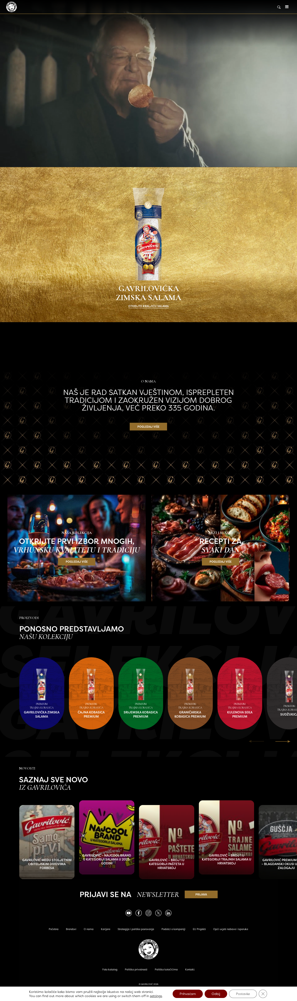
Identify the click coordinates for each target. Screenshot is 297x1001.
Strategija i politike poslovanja (136, 929)
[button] (283, 741)
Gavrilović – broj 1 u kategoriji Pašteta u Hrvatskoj (166, 864)
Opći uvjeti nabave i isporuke (230, 929)
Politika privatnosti (136, 969)
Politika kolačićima (166, 969)
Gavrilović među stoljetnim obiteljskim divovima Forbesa (47, 864)
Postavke (243, 993)
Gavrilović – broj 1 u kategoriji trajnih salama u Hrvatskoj (226, 859)
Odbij (216, 993)
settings (156, 996)
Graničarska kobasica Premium (190, 714)
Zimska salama (148, 84)
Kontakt (189, 969)
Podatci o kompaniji (173, 929)
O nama (89, 929)
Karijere (105, 929)
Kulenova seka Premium (239, 714)
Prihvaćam (188, 993)
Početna (53, 929)
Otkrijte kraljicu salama (148, 306)
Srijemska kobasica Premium (141, 714)
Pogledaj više (148, 427)
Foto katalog (109, 969)
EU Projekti (199, 929)
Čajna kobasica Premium (91, 714)
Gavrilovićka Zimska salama (41, 714)
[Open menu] (286, 7)
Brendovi (71, 929)
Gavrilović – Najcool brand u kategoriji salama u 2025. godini (106, 859)
